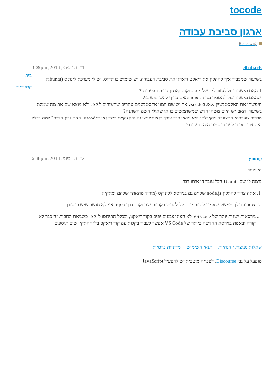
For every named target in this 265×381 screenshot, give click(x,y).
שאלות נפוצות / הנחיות (240, 247)
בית (28, 75)
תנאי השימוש (199, 247)
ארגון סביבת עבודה (220, 31)
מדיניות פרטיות (167, 247)
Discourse (226, 260)
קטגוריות (24, 86)
